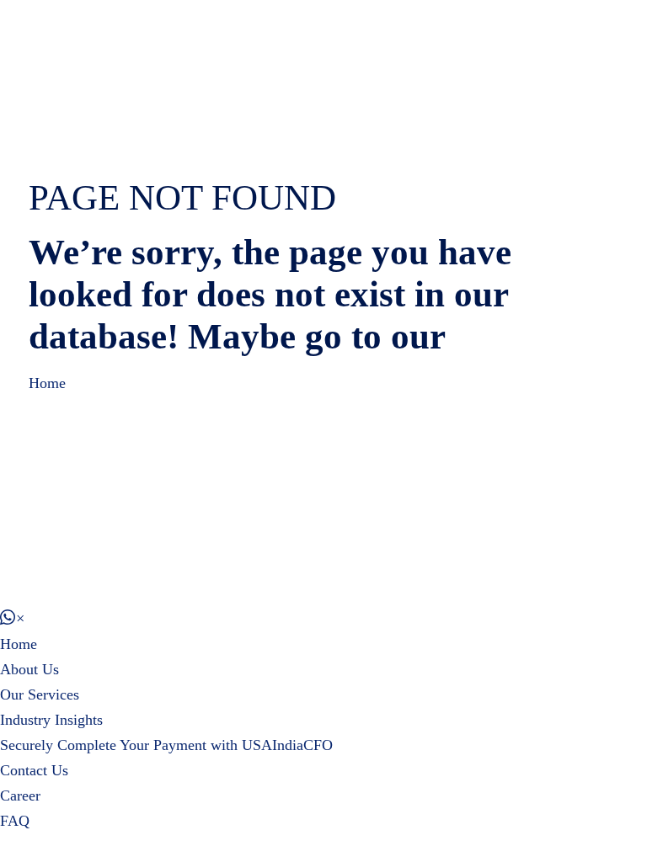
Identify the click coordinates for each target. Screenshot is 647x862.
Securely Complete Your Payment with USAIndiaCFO (166, 745)
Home (47, 383)
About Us (29, 669)
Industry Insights (51, 719)
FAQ (14, 820)
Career (20, 795)
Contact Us (34, 770)
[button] (12, 618)
